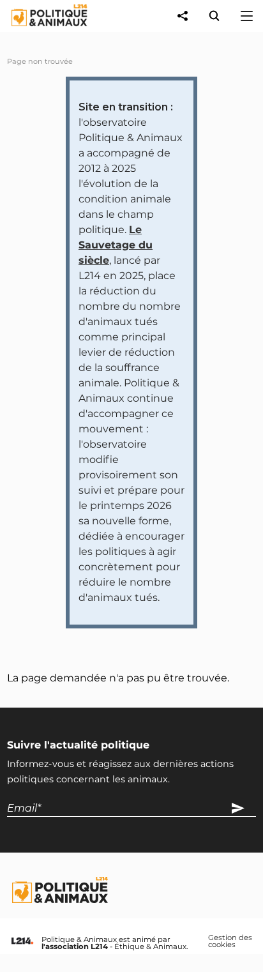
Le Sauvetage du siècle (116, 245)
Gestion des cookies (230, 941)
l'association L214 (74, 946)
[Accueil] (39, 29)
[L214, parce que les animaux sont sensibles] (22, 941)
